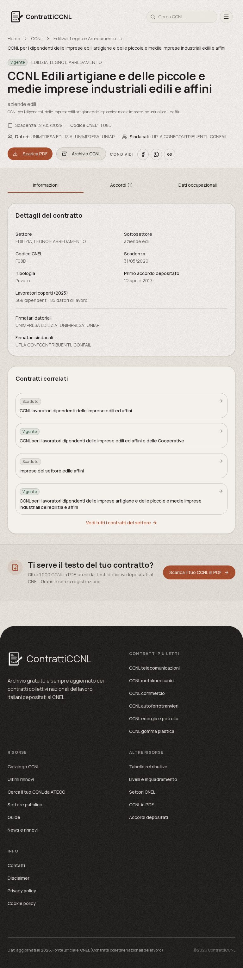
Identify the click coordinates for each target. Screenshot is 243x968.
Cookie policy (22, 903)
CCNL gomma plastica (151, 731)
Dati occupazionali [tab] (197, 185)
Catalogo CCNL (24, 767)
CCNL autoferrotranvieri (153, 706)
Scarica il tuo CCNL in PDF (195, 572)
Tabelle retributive (148, 767)
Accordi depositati (148, 817)
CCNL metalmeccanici (151, 681)
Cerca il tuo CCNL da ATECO (36, 792)
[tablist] (121, 185)
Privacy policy (22, 891)
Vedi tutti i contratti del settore (118, 523)
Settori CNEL (142, 792)
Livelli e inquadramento (153, 779)
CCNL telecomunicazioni (154, 668)
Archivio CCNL (86, 154)
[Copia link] (169, 154)
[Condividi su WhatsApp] (156, 154)
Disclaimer (18, 878)
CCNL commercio (147, 693)
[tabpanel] (121, 279)
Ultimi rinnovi (21, 779)
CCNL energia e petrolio (153, 718)
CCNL (37, 38)
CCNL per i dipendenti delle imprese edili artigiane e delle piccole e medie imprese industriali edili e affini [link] (116, 48)
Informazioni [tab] (46, 185)
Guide (14, 817)
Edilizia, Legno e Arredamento (84, 38)
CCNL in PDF (141, 805)
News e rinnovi (23, 830)
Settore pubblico (25, 805)
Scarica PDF (35, 154)
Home (14, 38)
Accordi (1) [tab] (121, 185)
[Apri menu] (226, 16)
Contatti (16, 865)
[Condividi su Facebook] (143, 154)
